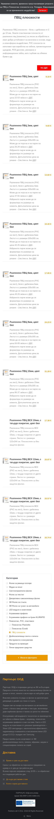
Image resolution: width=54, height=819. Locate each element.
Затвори (42, 10)
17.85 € (48, 273)
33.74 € (48, 537)
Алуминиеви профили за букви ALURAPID (27, 617)
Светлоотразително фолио (20, 591)
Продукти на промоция (18, 644)
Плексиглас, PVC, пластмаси (21, 621)
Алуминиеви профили (18, 613)
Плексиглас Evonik (20, 629)
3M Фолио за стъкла (17, 602)
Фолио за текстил (16, 595)
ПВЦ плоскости (18, 632)
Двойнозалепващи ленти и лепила (23, 636)
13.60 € (48, 175)
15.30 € (48, 224)
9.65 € (48, 126)
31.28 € (48, 371)
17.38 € (48, 420)
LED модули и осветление (20, 610)
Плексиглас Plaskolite (21, 625)
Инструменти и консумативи (21, 640)
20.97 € (48, 459)
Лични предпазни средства (20, 647)
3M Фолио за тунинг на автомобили (24, 606)
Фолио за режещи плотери (20, 583)
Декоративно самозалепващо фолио (24, 598)
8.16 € (48, 77)
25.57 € (48, 498)
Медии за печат (15, 587)
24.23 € (48, 322)
